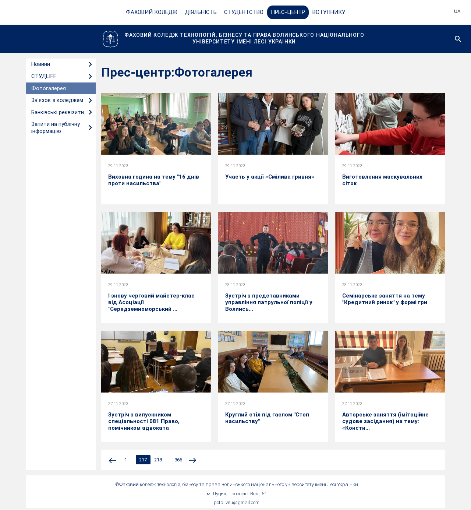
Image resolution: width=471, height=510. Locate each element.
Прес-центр (288, 12)
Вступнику (328, 12)
